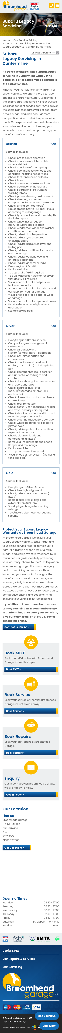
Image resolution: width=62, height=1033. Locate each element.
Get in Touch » (15, 794)
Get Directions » (14, 847)
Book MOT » (13, 669)
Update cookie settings (15, 1021)
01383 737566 (43, 617)
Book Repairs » (15, 752)
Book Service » (15, 711)
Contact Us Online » (16, 627)
